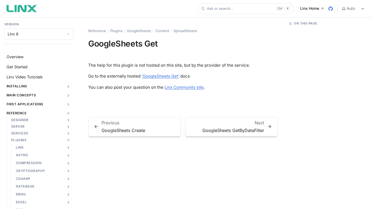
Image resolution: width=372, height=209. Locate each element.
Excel (21, 202)
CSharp (23, 179)
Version (11, 24)
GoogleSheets (139, 31)
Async (22, 155)
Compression (28, 163)
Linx (20, 147)
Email (21, 194)
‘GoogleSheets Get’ (160, 76)
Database (25, 186)
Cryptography (30, 171)
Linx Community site (184, 87)
